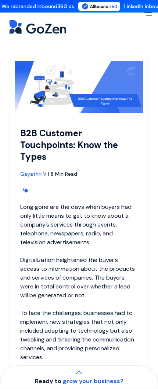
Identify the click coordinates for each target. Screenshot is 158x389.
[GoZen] (45, 27)
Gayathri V (33, 174)
